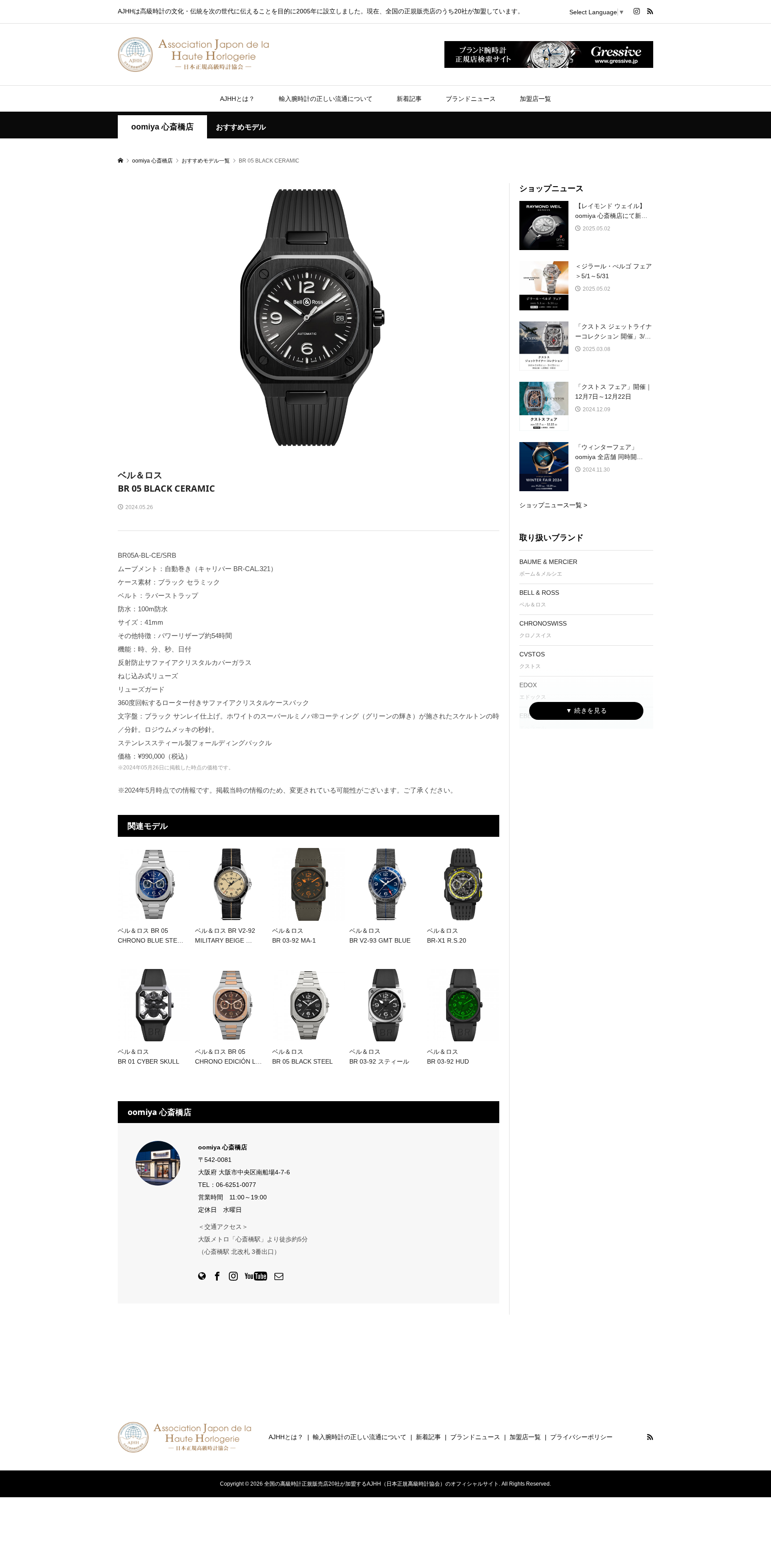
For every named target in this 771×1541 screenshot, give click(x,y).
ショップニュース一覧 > (553, 505)
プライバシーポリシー (581, 1437)
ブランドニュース (471, 98)
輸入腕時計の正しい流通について (326, 98)
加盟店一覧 (535, 98)
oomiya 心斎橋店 (162, 126)
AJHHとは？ (237, 98)
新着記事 (409, 98)
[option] (309, 317)
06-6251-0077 (236, 1184)
